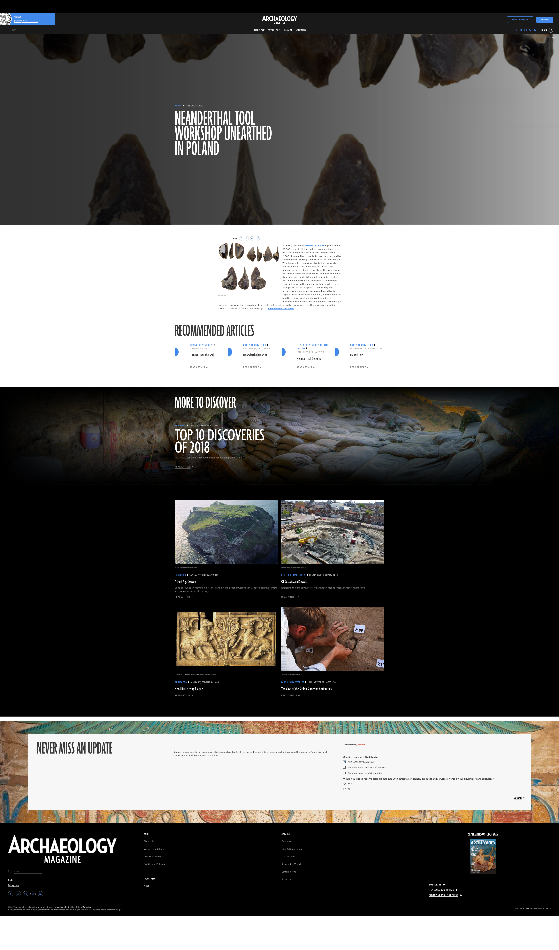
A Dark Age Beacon (185, 581)
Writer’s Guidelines (154, 849)
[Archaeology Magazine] (62, 865)
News (178, 105)
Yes (350, 783)
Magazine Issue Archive (443, 895)
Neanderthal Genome (309, 358)
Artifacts (286, 879)
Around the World (291, 864)
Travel (147, 886)
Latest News (301, 30)
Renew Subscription (520, 19)
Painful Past (356, 355)
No (349, 789)
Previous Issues (274, 30)
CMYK (548, 908)
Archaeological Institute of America (367, 767)
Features (286, 841)
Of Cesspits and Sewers (294, 581)
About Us (149, 841)
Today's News (150, 879)
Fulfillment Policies (154, 864)
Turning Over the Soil (202, 355)
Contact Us (12, 880)
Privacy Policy (13, 885)
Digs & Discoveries (292, 849)
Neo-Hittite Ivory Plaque (189, 689)
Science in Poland (314, 245)
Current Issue (259, 30)
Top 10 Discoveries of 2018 (220, 442)
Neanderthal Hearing (255, 355)
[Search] (7, 30)
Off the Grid (288, 856)
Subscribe (545, 19)
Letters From (289, 871)
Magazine (361, 762)
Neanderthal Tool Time (281, 308)
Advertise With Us (153, 856)
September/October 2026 (483, 834)
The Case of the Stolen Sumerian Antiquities (306, 689)
